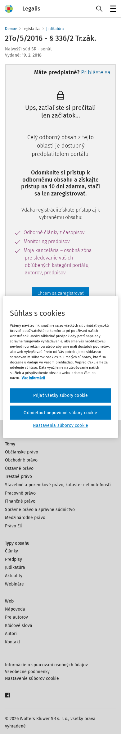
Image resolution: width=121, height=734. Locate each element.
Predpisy (13, 559)
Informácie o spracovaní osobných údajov (46, 664)
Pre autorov (16, 617)
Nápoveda (15, 609)
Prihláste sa (95, 72)
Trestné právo (18, 476)
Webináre (14, 584)
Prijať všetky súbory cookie (60, 395)
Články (11, 551)
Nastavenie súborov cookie (32, 678)
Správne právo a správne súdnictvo (40, 509)
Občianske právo (21, 452)
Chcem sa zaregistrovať (61, 293)
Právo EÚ (13, 526)
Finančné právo (20, 501)
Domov (11, 29)
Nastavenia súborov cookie (60, 425)
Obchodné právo (21, 460)
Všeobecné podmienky (27, 671)
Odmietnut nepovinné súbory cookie (60, 412)
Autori (11, 633)
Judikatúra (55, 29)
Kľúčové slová (18, 625)
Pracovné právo (20, 493)
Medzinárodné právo (25, 517)
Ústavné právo (19, 468)
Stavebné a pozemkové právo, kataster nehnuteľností (58, 484)
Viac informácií (33, 378)
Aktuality (13, 575)
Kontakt (12, 642)
